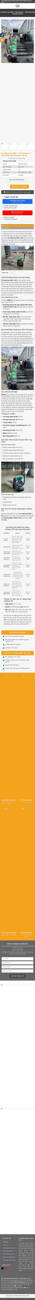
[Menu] (2, 6)
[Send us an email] (2, 1268)
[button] (17, 1299)
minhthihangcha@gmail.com (9, 1289)
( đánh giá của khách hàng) (16, 158)
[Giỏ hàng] (33, 6)
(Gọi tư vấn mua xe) (18, 202)
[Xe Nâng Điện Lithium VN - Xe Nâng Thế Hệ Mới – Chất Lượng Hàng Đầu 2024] (17, 6)
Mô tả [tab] (4, 225)
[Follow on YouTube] (5, 1268)
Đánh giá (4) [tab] (5, 228)
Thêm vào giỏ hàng (19, 186)
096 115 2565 (21, 200)
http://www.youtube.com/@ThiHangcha (12, 1287)
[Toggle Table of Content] (11, 272)
